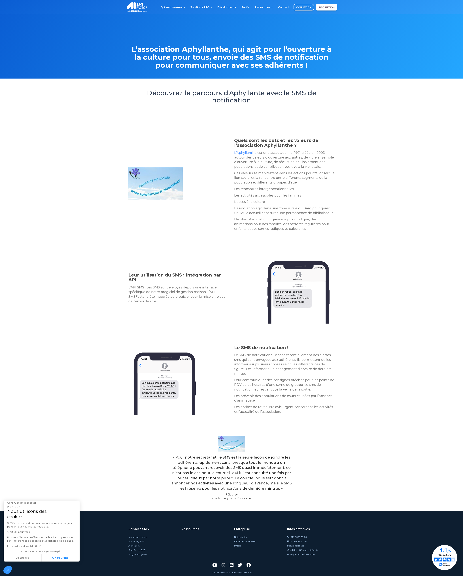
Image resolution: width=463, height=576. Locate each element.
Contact (283, 7)
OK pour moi (60, 557)
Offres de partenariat (245, 541)
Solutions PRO (200, 7)
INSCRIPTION (326, 7)
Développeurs (226, 7)
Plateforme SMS (136, 550)
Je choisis (22, 557)
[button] (7, 570)
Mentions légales (295, 545)
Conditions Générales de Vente (302, 550)
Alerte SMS (134, 545)
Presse (237, 545)
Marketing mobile (137, 537)
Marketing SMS (136, 541)
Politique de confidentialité (301, 554)
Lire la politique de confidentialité (24, 546)
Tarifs (245, 7)
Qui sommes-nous (172, 7)
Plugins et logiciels (137, 554)
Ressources (263, 7)
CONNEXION (303, 7)
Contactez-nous (298, 541)
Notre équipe (240, 537)
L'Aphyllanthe (245, 153)
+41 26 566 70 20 (298, 537)
